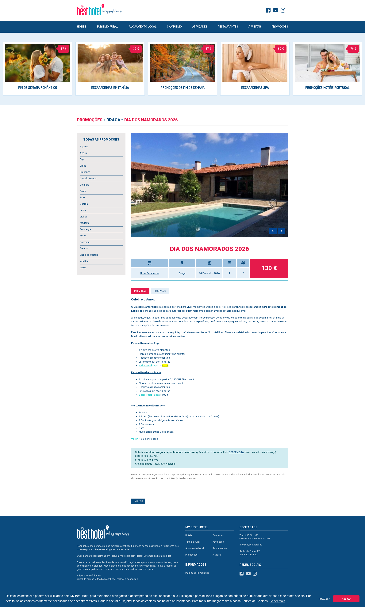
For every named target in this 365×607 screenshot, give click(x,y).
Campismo (174, 26)
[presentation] (273, 231)
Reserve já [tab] (160, 291)
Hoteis (81, 26)
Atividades (199, 26)
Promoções (279, 26)
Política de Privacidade (197, 572)
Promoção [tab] (140, 291)
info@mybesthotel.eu (251, 544)
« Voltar (138, 501)
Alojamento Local (142, 26)
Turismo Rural (107, 26)
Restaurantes (228, 26)
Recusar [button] (324, 598)
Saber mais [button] (277, 601)
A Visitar (254, 26)
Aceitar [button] (346, 598)
